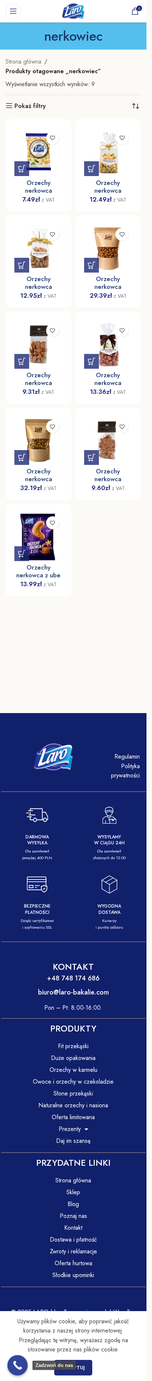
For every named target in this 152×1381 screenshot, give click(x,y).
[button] (21, 168)
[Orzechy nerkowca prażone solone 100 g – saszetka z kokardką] (108, 152)
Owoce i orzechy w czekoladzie (73, 1081)
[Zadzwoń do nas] (17, 1365)
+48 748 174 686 (73, 978)
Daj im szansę (73, 1141)
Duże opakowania (73, 1058)
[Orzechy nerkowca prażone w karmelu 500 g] (108, 248)
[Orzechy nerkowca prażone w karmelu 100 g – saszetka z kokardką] (38, 248)
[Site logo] (73, 10)
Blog (73, 1204)
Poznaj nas (73, 1216)
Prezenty (70, 1129)
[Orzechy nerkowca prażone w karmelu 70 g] (38, 344)
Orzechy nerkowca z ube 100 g (38, 575)
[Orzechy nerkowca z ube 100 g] (38, 537)
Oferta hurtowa (73, 1263)
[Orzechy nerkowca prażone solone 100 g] (38, 152)
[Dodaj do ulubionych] (52, 138)
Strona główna (23, 61)
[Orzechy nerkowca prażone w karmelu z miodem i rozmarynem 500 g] (38, 440)
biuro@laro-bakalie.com (73, 992)
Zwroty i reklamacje (73, 1251)
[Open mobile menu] (13, 11)
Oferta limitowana (73, 1117)
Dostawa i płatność (73, 1239)
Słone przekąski (73, 1093)
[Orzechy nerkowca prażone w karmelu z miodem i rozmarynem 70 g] (108, 440)
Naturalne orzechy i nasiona (73, 1105)
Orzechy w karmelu (73, 1070)
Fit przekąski (73, 1046)
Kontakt (73, 1227)
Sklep (73, 1192)
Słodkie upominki (73, 1275)
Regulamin (127, 756)
